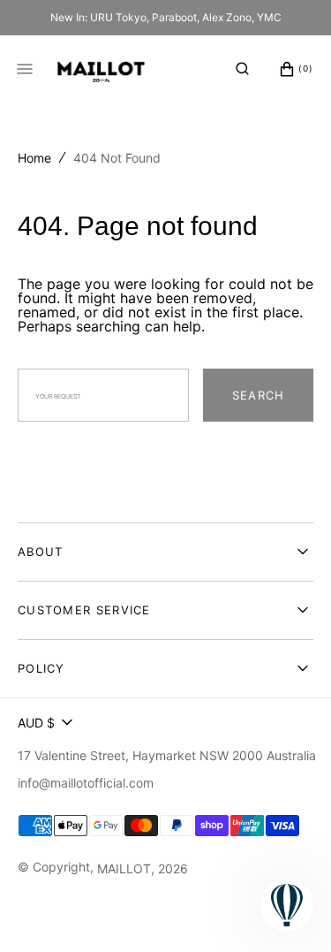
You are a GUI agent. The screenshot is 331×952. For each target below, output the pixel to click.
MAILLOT (124, 868)
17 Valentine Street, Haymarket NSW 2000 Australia (167, 755)
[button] (242, 69)
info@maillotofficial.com (86, 782)
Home (34, 157)
